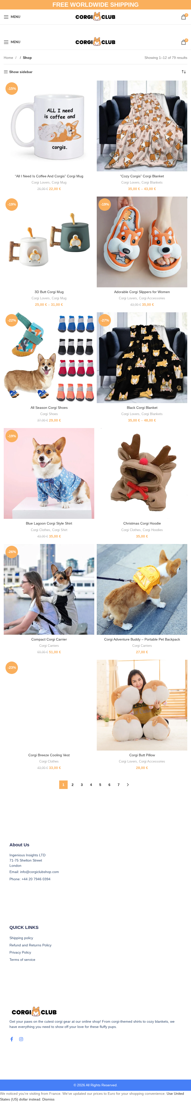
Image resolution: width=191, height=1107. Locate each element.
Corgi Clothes (40, 530)
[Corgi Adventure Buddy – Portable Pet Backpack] (142, 589)
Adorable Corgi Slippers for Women (142, 292)
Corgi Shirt (59, 530)
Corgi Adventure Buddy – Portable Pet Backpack (142, 639)
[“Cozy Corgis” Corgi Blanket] (142, 126)
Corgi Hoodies (153, 530)
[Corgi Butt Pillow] (142, 705)
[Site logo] (95, 17)
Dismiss (48, 1099)
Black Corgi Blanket (142, 408)
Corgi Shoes (49, 414)
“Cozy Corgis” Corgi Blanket (142, 176)
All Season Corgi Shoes (49, 408)
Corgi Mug (59, 182)
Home (9, 58)
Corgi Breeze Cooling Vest (49, 755)
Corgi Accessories (152, 298)
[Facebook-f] (11, 1039)
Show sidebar (20, 72)
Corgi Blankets (152, 182)
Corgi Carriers (49, 646)
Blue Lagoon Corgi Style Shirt (49, 523)
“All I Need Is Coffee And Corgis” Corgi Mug (49, 176)
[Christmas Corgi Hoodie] (142, 473)
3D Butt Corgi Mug (49, 292)
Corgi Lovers (41, 182)
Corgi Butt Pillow (142, 755)
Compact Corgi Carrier (49, 639)
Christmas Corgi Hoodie (142, 523)
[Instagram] (21, 1039)
